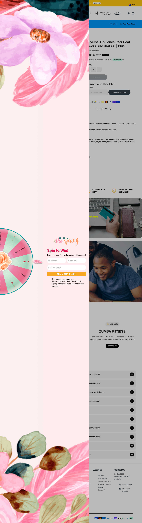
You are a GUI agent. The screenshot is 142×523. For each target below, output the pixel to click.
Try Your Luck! (66, 274)
